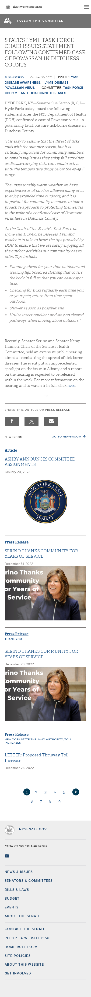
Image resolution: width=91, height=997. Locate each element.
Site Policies (18, 955)
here (71, 385)
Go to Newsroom (66, 436)
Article (11, 450)
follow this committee (40, 21)
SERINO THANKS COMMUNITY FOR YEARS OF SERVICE (41, 553)
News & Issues (19, 872)
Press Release (16, 542)
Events (11, 907)
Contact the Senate (25, 929)
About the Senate (22, 916)
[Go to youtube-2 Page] (7, 856)
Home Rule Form (21, 947)
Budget (12, 898)
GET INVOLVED (18, 973)
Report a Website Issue (28, 938)
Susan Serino (14, 77)
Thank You (13, 639)
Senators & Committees (28, 880)
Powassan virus (20, 87)
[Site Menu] (86, 7)
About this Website (24, 964)
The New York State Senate (27, 7)
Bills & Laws (17, 889)
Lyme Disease (57, 82)
